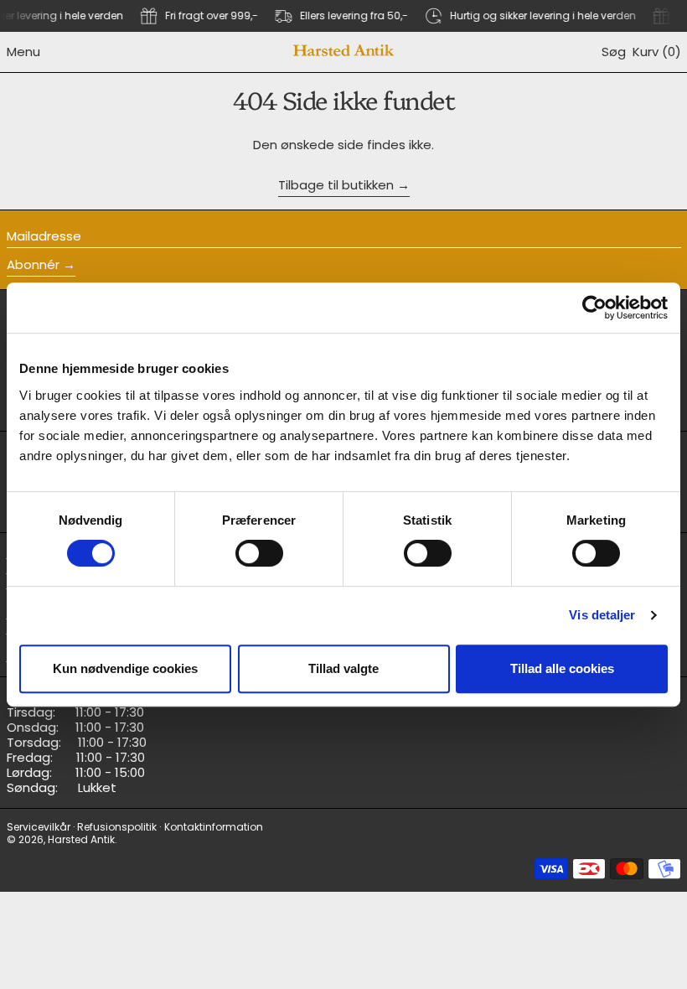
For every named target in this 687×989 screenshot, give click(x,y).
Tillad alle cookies (562, 668)
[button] (614, 52)
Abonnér (33, 264)
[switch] (259, 553)
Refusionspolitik (117, 827)
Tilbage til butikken (336, 186)
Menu (23, 51)
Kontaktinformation (213, 827)
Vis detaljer (602, 615)
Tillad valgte (343, 668)
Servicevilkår (38, 827)
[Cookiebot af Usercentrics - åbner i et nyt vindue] (594, 307)
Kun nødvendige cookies (125, 668)
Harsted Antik (81, 839)
